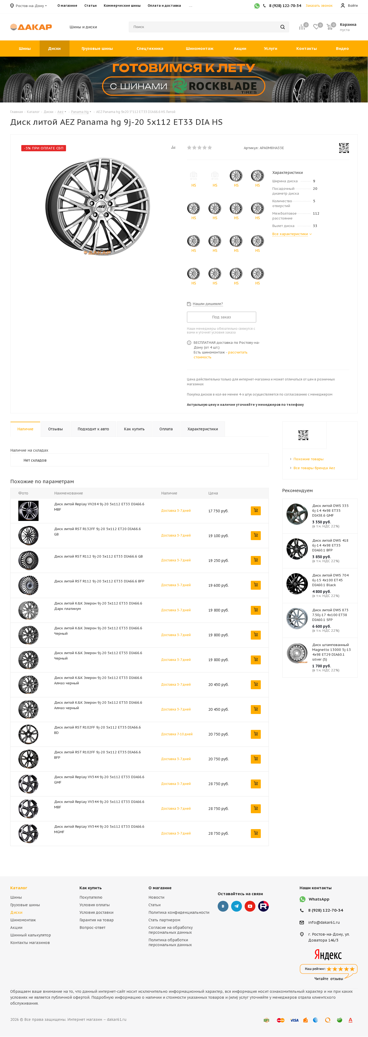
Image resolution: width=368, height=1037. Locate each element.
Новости (156, 897)
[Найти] (282, 27)
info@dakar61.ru (324, 922)
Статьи (154, 904)
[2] (194, 147)
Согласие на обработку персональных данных (170, 930)
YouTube (250, 906)
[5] (210, 147)
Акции (16, 927)
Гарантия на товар (96, 920)
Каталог (18, 887)
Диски (16, 912)
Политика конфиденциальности (178, 912)
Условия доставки (96, 912)
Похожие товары (309, 459)
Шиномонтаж (23, 920)
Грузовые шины (25, 904)
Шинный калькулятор (30, 935)
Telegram (236, 906)
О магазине (160, 887)
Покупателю (90, 897)
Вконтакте (223, 906)
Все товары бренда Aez (314, 468)
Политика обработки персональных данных (170, 942)
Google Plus (263, 906)
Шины (16, 897)
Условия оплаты (94, 904)
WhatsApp (319, 899)
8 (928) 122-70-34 (325, 910)
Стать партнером (164, 920)
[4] (204, 147)
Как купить (90, 887)
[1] (189, 147)
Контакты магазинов (30, 942)
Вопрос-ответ (92, 927)
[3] (199, 147)
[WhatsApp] (257, 6)
